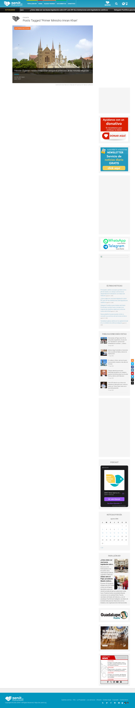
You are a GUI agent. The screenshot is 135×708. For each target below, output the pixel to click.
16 (126, 533)
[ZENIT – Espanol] (15, 3)
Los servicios (91, 700)
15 (122, 533)
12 (110, 533)
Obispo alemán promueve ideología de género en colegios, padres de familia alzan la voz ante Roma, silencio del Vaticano (118, 373)
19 (110, 536)
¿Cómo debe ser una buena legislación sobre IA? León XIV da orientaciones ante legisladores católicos (114, 300)
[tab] (107, 658)
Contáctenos (124, 700)
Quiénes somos (66, 700)
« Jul (102, 547)
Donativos (71, 3)
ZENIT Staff (17, 79)
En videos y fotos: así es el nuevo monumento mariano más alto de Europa (118, 362)
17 (102, 536)
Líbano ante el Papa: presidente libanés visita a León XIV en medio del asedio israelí (107, 581)
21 (118, 536)
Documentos (61, 3)
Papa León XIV (32, 3)
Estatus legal (107, 700)
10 (102, 533)
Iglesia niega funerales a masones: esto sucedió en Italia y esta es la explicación (118, 351)
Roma (40, 3)
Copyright (115, 700)
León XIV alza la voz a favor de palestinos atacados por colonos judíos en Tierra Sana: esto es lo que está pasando (118, 385)
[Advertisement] (114, 100)
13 (114, 533)
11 (106, 533)
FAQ (74, 700)
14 (118, 533)
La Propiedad (81, 700)
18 (106, 536)
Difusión (99, 700)
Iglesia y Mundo (49, 3)
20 (114, 536)
